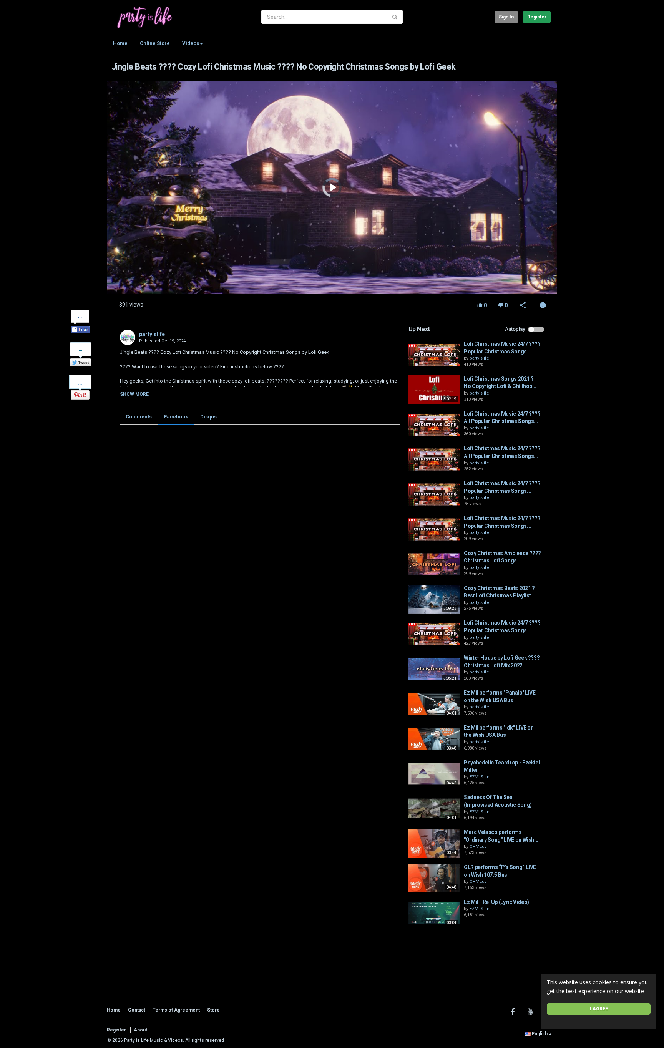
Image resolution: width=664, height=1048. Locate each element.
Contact (136, 1010)
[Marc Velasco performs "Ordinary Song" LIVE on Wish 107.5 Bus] (434, 843)
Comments (139, 417)
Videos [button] (190, 43)
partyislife (152, 334)
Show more (134, 394)
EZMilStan (480, 776)
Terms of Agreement (176, 1010)
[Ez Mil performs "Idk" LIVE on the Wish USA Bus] (434, 738)
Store (213, 1010)
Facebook (176, 417)
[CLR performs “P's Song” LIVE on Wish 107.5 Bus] (434, 878)
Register (536, 17)
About (140, 1030)
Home (120, 43)
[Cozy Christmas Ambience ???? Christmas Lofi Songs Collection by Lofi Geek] (434, 564)
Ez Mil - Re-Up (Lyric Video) (496, 902)
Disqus (208, 417)
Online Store (155, 43)
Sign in (506, 17)
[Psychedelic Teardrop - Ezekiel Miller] (434, 773)
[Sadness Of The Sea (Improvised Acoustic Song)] (434, 808)
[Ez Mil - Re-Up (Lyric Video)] (434, 913)
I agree (599, 1008)
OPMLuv (478, 846)
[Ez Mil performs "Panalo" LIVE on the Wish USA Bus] (434, 703)
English (540, 1033)
